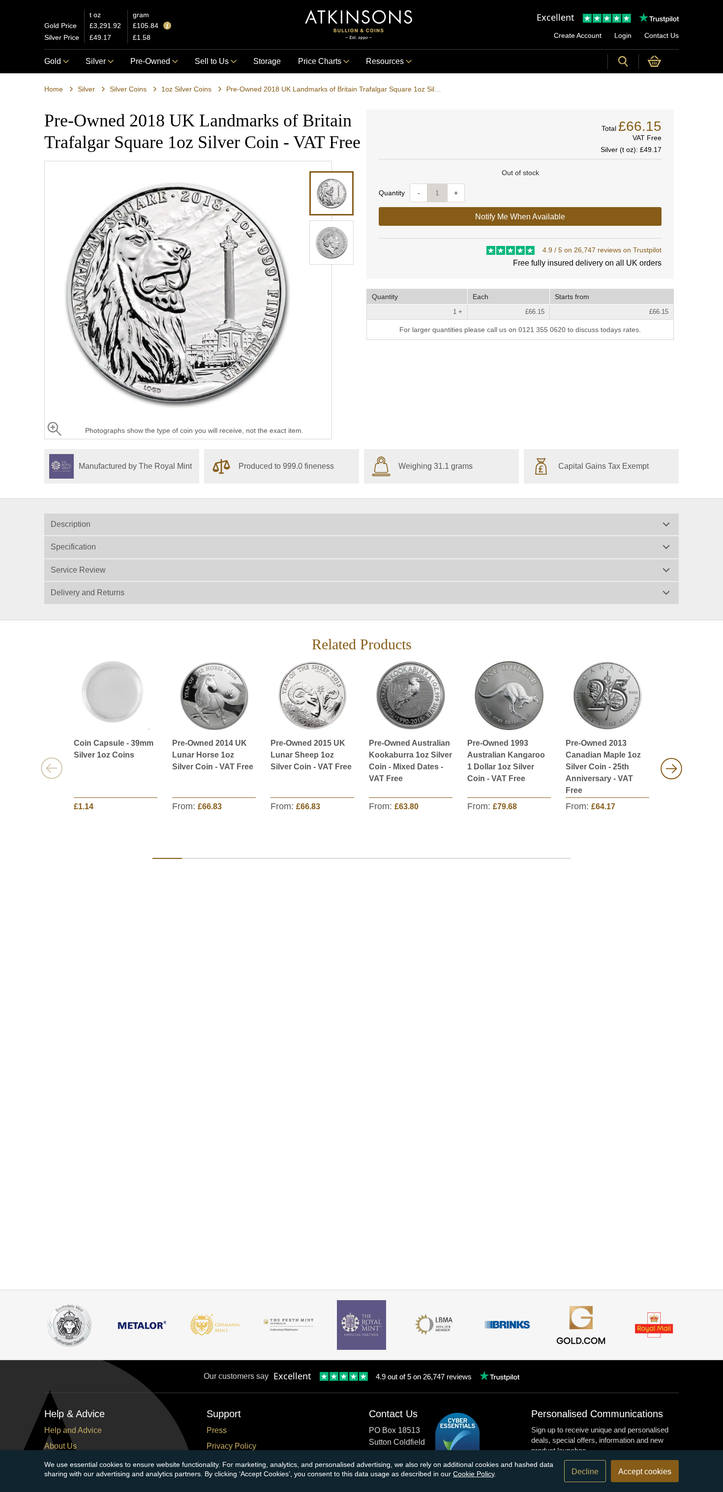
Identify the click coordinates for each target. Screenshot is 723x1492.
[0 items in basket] (659, 61)
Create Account (578, 35)
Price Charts (319, 61)
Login (623, 35)
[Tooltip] (167, 26)
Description (70, 524)
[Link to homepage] (358, 25)
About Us (60, 1446)
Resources (385, 61)
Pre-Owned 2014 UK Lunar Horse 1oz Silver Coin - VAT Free (212, 755)
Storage (267, 61)
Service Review (78, 570)
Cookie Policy (473, 1474)
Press (217, 1430)
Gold (52, 61)
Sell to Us (212, 61)
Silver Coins (128, 89)
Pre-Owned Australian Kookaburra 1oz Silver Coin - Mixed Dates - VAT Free (410, 761)
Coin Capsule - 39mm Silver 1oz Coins (113, 749)
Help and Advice (73, 1430)
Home (53, 89)
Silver (96, 61)
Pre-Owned (150, 61)
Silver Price (61, 37)
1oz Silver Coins (186, 89)
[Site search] (623, 61)
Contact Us (661, 35)
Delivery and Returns (87, 592)
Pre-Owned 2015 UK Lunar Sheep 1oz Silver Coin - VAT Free (311, 755)
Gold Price (60, 26)
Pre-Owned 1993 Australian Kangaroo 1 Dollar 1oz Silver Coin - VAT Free (506, 761)
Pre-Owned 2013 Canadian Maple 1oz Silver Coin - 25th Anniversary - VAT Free (603, 766)
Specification (73, 547)
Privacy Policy (231, 1446)
